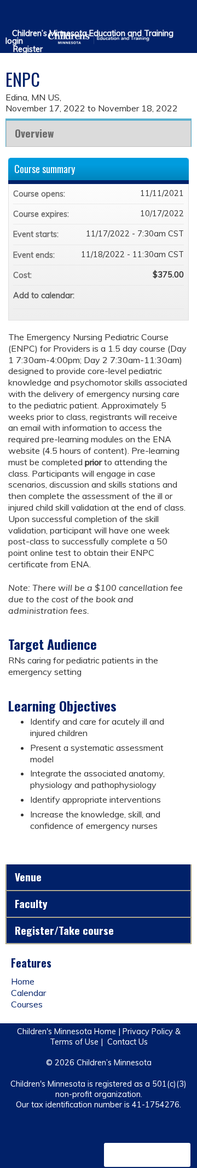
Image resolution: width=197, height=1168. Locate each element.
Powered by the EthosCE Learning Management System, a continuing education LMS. (147, 1155)
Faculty (31, 903)
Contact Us (127, 1042)
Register (28, 49)
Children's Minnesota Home (66, 1031)
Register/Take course (64, 930)
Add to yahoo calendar (146, 295)
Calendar (28, 992)
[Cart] (165, 15)
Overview (34, 133)
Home (22, 981)
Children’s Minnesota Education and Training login (89, 37)
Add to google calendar (132, 295)
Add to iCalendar (160, 294)
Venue (28, 877)
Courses (27, 1004)
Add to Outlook (175, 295)
